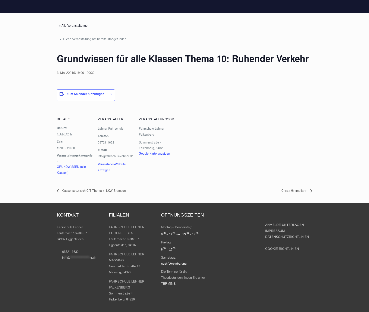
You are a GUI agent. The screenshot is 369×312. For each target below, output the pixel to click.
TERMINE (168, 283)
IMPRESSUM (275, 231)
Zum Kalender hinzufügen (85, 94)
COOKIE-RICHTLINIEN (282, 248)
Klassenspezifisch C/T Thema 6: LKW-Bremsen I (94, 190)
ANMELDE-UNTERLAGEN (284, 225)
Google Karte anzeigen (154, 153)
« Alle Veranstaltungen (74, 25)
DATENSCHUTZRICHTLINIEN (287, 237)
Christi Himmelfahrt (294, 190)
